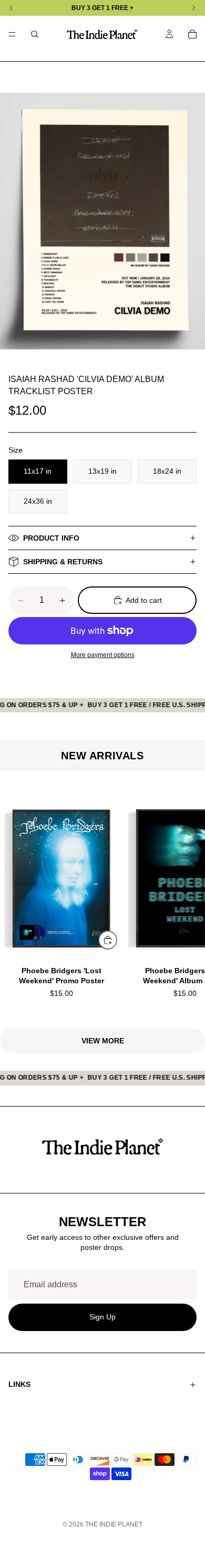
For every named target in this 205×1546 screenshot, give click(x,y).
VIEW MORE (102, 1040)
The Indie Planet (113, 1524)
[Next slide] (184, 900)
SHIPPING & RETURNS (62, 561)
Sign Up (102, 1317)
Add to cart (144, 600)
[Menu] (12, 34)
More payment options (103, 654)
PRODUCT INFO (51, 538)
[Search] (34, 34)
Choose (116, 939)
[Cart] (192, 34)
